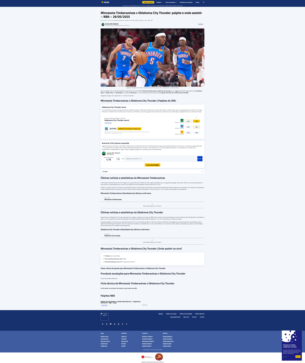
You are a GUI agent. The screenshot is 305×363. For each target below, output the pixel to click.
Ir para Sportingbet (152, 165)
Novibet (123, 344)
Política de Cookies (171, 314)
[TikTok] (115, 324)
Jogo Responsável (175, 317)
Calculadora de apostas (186, 2)
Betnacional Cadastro (148, 341)
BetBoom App (104, 336)
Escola (197, 2)
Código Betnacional (168, 341)
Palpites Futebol (148, 2)
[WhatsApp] (103, 324)
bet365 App (104, 346)
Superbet (124, 339)
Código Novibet (167, 344)
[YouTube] (111, 324)
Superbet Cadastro (147, 339)
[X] (127, 324)
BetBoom (124, 336)
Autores (194, 317)
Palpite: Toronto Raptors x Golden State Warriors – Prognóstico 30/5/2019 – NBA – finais (121, 302)
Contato (202, 317)
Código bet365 (167, 346)
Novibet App (104, 344)
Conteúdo (105, 172)
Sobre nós (186, 317)
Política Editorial (199, 314)
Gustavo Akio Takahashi (111, 24)
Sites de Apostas (103, 20)
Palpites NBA (110, 20)
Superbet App (104, 339)
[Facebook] (123, 324)
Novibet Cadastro (147, 344)
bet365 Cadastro (146, 346)
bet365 (123, 346)
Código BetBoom (167, 336)
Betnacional (124, 341)
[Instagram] (107, 324)
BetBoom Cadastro (147, 336)
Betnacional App (105, 341)
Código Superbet (167, 339)
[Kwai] (119, 324)
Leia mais (285, 356)
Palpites (160, 314)
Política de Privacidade (186, 314)
